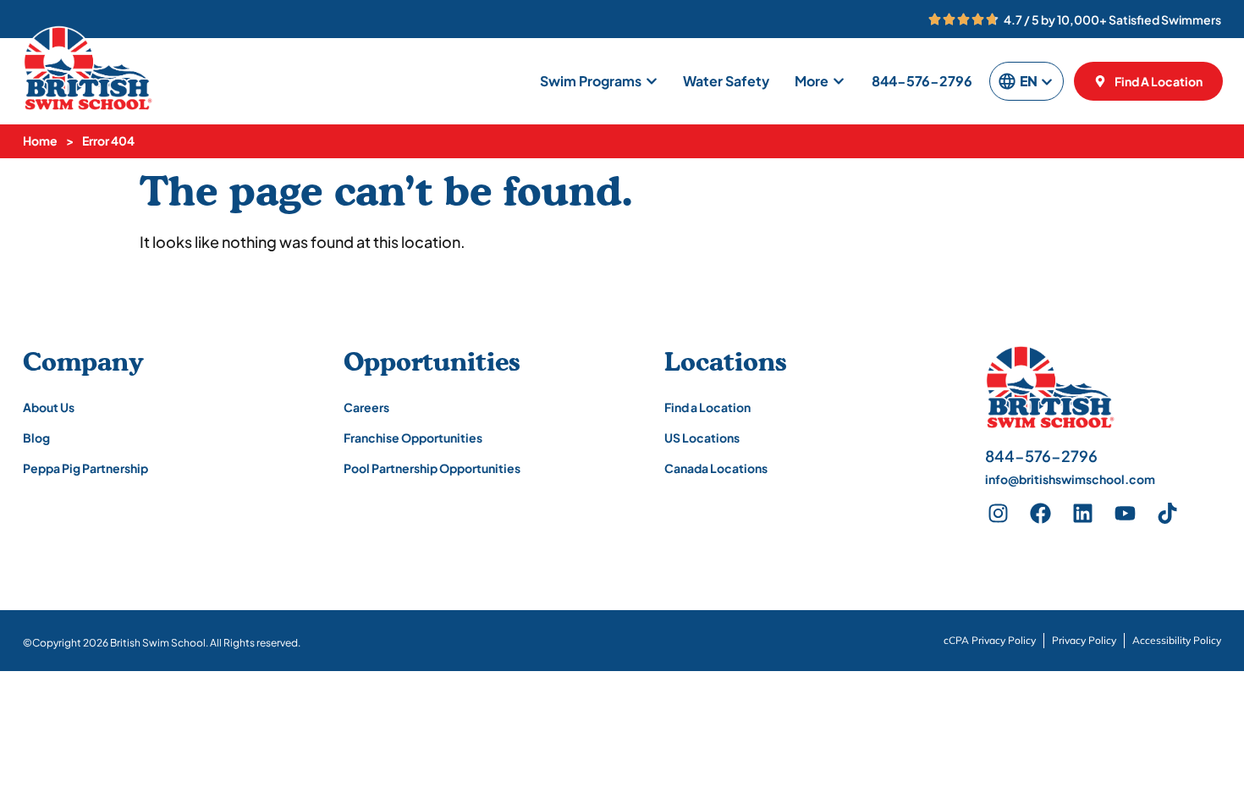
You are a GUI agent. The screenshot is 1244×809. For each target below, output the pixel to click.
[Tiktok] (1167, 513)
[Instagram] (998, 513)
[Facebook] (1040, 513)
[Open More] (839, 81)
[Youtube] (1125, 513)
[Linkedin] (1082, 513)
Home (40, 140)
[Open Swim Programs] (652, 81)
